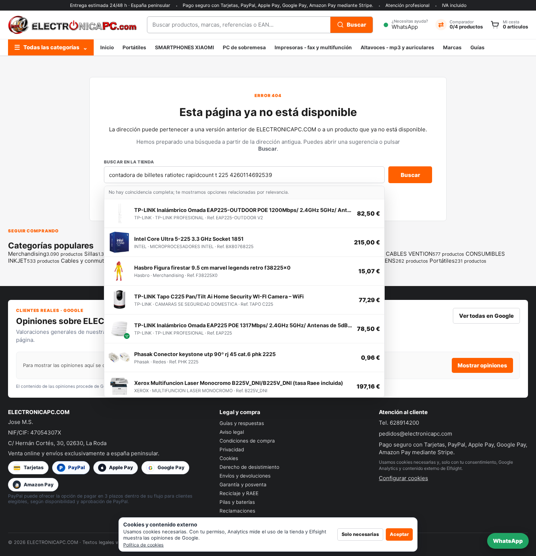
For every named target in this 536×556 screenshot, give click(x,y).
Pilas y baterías (237, 502)
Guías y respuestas (242, 423)
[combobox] (238, 25)
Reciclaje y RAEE (239, 493)
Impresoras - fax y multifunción (313, 47)
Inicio (107, 47)
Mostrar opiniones (482, 365)
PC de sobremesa (244, 47)
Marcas (452, 47)
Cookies (229, 458)
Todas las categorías (51, 47)
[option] (244, 213)
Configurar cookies (403, 478)
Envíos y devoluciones (245, 476)
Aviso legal (232, 432)
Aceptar (399, 534)
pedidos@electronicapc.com (415, 433)
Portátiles (134, 47)
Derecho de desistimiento (249, 467)
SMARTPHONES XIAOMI (184, 47)
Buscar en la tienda (129, 162)
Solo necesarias (360, 534)
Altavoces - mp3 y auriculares (397, 47)
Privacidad (232, 449)
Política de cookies (143, 545)
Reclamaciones (237, 511)
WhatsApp (508, 540)
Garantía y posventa (243, 484)
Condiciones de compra (247, 441)
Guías (477, 47)
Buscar (410, 174)
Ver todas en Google (486, 315)
